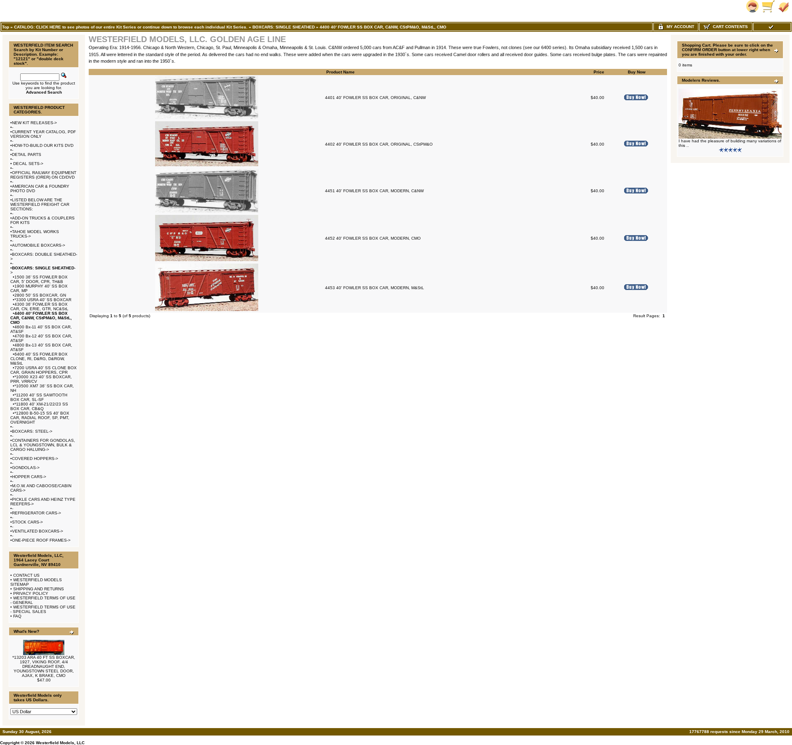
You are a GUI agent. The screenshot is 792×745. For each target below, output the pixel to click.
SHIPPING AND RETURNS (38, 589)
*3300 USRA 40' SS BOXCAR (42, 299)
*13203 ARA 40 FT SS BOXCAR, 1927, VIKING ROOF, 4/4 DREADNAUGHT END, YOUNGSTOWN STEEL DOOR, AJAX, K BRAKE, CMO (43, 666)
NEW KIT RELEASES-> (34, 122)
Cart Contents (729, 26)
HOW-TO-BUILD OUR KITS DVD (42, 145)
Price (599, 72)
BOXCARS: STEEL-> (32, 431)
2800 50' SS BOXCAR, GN (40, 295)
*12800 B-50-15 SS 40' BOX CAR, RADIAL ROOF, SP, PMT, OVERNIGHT (39, 417)
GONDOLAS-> (26, 467)
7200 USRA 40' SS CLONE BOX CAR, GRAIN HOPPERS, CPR (43, 370)
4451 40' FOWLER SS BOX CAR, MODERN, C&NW (374, 191)
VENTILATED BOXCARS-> (37, 531)
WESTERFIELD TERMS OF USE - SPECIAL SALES (42, 609)
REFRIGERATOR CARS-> (36, 513)
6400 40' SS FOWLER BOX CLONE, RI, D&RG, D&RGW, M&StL (39, 358)
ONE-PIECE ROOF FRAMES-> (41, 540)
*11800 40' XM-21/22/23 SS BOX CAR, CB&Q (39, 406)
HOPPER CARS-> (29, 476)
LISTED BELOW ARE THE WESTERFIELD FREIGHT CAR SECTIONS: (39, 204)
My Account (679, 26)
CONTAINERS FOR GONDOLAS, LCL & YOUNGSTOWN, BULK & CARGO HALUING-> (42, 445)
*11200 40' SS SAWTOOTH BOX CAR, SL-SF (38, 397)
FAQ (17, 616)
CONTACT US (26, 575)
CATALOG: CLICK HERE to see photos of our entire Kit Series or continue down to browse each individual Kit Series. (131, 27)
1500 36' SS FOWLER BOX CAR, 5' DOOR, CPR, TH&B (39, 279)
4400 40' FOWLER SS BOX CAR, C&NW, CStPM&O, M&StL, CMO (383, 27)
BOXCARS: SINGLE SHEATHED (283, 27)
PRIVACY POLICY (30, 593)
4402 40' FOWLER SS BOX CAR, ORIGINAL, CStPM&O (379, 144)
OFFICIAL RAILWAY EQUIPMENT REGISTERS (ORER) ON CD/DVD (43, 174)
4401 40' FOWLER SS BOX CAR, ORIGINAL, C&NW (375, 97)
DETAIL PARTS (26, 154)
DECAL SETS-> (27, 163)
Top (5, 27)
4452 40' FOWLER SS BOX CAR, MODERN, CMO (373, 238)
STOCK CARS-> (27, 522)
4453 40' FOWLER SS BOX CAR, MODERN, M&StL (374, 287)
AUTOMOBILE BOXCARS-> (38, 245)
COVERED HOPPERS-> (35, 458)
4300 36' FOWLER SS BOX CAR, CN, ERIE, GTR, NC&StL (39, 306)
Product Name (340, 72)
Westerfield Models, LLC (60, 742)
